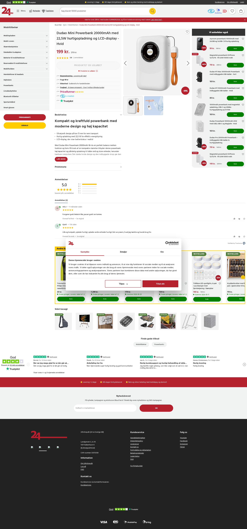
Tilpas (121, 284)
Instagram (184, 444)
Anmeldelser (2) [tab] (61, 200)
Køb (235, 48)
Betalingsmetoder (137, 453)
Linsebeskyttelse (10, 91)
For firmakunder (136, 466)
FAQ (82, 469)
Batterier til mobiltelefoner (14, 57)
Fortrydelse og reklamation (140, 450)
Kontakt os (134, 447)
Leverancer (134, 444)
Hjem (65, 25)
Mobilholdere (9, 68)
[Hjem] (7, 11)
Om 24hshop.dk (232, 2)
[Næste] (243, 277)
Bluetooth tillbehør (11, 96)
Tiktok (182, 447)
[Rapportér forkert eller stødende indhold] (244, 219)
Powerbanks (8, 85)
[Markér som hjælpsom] (234, 219)
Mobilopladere (9, 35)
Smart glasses (9, 107)
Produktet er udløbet (88, 65)
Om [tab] (162, 252)
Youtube (183, 437)
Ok (156, 408)
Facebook (184, 441)
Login (242, 2)
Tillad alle (160, 284)
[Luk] (244, 19)
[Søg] (152, 11)
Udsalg (24, 125)
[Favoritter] (232, 11)
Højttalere (7, 80)
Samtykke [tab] (85, 252)
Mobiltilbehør (11, 27)
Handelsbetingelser (137, 437)
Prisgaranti (24, 117)
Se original (80, 219)
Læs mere (61, 159)
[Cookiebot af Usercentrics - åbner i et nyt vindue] (167, 243)
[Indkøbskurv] (241, 11)
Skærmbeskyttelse (11, 46)
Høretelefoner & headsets (14, 74)
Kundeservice (219, 2)
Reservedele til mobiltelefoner (15, 63)
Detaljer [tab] (123, 252)
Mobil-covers (9, 41)
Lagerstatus (134, 456)
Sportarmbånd (9, 102)
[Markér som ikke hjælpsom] (239, 219)
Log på (83, 466)
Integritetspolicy (136, 441)
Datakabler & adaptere (12, 52)
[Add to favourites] (187, 31)
